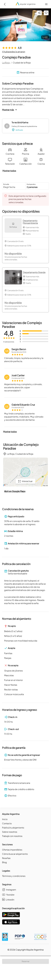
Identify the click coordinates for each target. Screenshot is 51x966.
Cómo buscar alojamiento (15, 853)
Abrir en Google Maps (14, 491)
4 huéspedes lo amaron (13, 51)
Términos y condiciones (13, 876)
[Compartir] (39, 13)
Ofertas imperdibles (12, 849)
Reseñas (6, 858)
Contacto (7, 823)
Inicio (4, 819)
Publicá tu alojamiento (13, 827)
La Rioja (6, 62)
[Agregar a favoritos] (46, 13)
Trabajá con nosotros (12, 836)
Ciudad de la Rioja (22, 62)
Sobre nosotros (9, 831)
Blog (4, 862)
